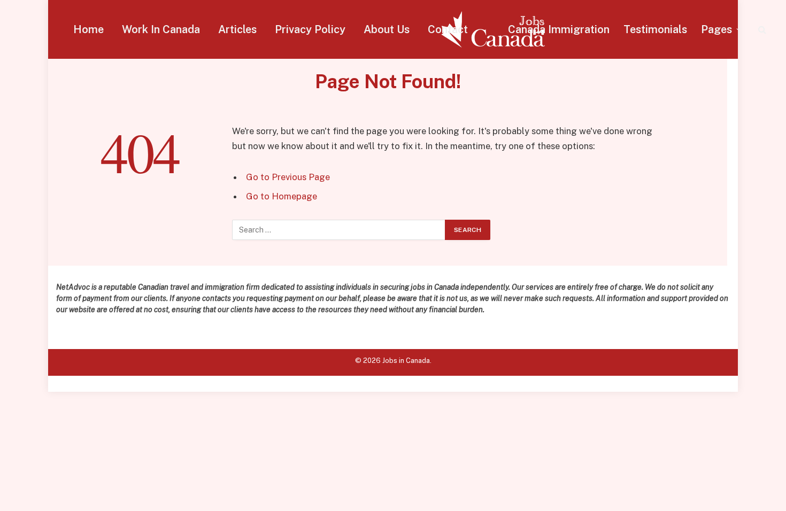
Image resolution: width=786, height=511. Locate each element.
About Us (387, 29)
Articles (237, 29)
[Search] (761, 30)
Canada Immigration (559, 29)
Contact (448, 29)
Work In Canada (161, 29)
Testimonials (655, 29)
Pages (716, 29)
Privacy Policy (310, 29)
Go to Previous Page (288, 177)
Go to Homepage (281, 196)
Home (88, 29)
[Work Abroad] (493, 29)
